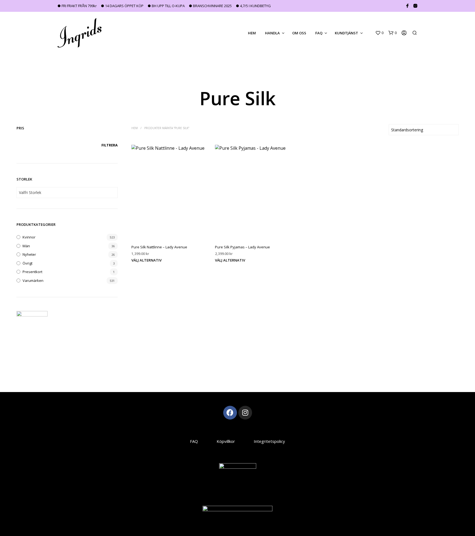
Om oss (299, 32)
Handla (272, 32)
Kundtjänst (346, 32)
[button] (379, 33)
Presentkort (32, 271)
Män (26, 245)
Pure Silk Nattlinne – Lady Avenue (159, 247)
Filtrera (109, 145)
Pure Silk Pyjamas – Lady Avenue (242, 247)
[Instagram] (245, 413)
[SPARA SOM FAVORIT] (169, 229)
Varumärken (33, 280)
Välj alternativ (146, 260)
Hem (252, 32)
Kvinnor (29, 237)
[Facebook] (230, 413)
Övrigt (27, 263)
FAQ (318, 32)
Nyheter (29, 254)
